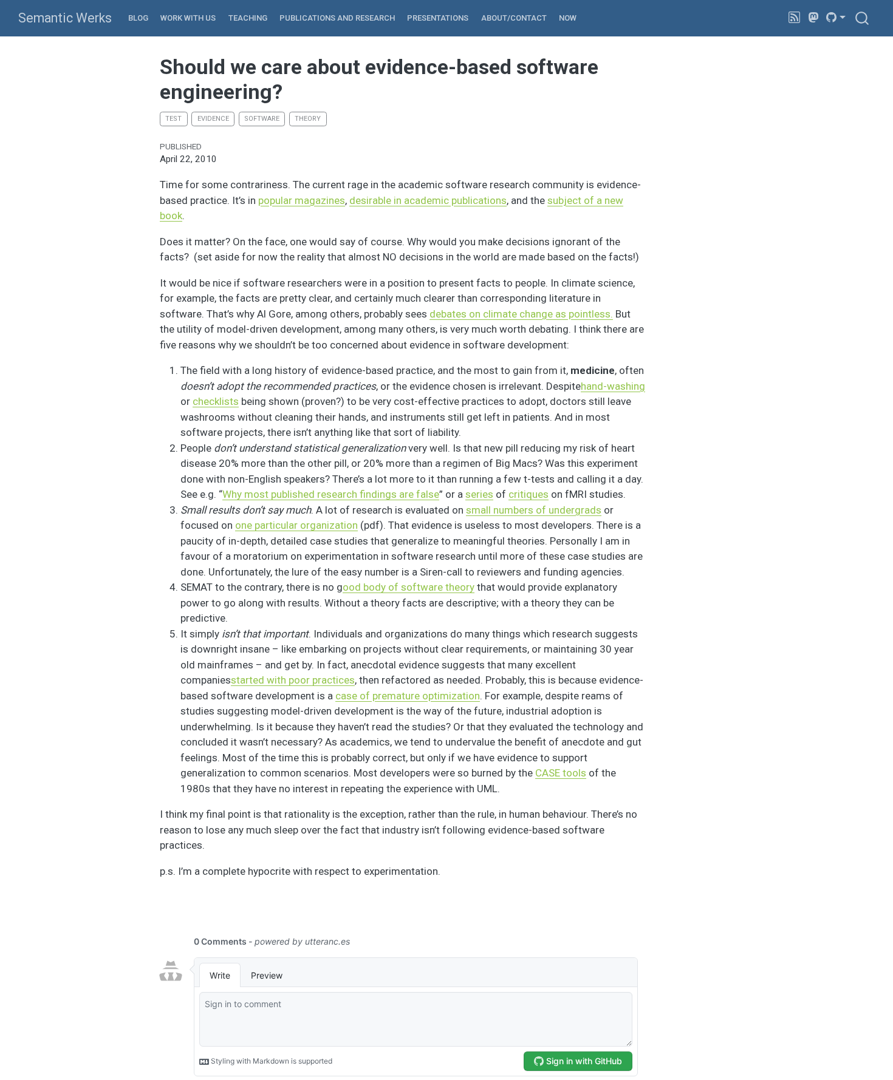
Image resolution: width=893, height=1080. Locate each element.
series (479, 494)
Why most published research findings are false (330, 494)
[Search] (862, 18)
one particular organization (296, 525)
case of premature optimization (407, 696)
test (173, 119)
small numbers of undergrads (533, 510)
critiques (528, 494)
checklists (216, 401)
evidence (213, 119)
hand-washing (613, 386)
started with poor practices (293, 680)
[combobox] (862, 18)
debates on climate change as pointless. (521, 314)
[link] (836, 18)
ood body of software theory (408, 587)
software (261, 119)
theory (308, 119)
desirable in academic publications (428, 200)
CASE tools (560, 773)
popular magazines (301, 200)
